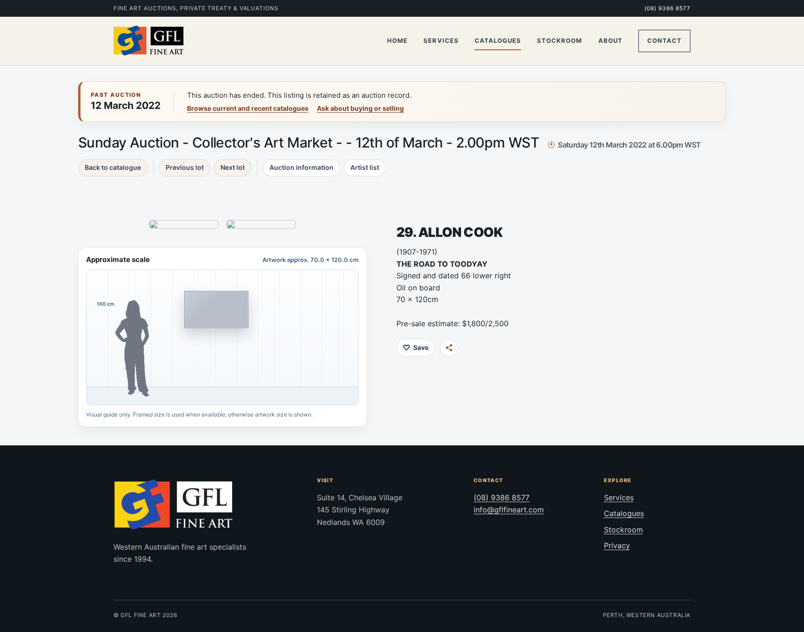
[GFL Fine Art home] (149, 41)
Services (440, 40)
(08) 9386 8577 (667, 8)
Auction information (301, 167)
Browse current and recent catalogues (247, 108)
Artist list (364, 167)
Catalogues (498, 40)
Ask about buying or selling (360, 108)
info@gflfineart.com (509, 509)
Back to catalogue (113, 167)
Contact (664, 40)
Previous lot (185, 167)
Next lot (233, 167)
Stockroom (559, 40)
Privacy (617, 545)
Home (397, 40)
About (610, 40)
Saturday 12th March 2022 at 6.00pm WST (629, 144)
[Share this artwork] (449, 347)
